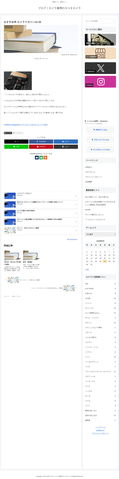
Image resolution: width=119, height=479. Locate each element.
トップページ (100, 427)
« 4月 (87, 269)
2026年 (88, 210)
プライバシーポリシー (93, 177)
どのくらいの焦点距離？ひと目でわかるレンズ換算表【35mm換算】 (100, 203)
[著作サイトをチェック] (37, 157)
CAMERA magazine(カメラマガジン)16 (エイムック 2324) (26, 125)
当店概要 (88, 182)
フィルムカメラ (19, 133)
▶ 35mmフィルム (100, 130)
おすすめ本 (9, 133)
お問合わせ (100, 430)
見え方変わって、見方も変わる (97, 197)
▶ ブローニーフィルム (100, 140)
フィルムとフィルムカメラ (95, 219)
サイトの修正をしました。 (95, 215)
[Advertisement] (41, 64)
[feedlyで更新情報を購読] (41, 157)
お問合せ (88, 167)
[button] (66, 147)
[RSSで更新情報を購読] (45, 157)
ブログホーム (90, 172)
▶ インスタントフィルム (100, 149)
